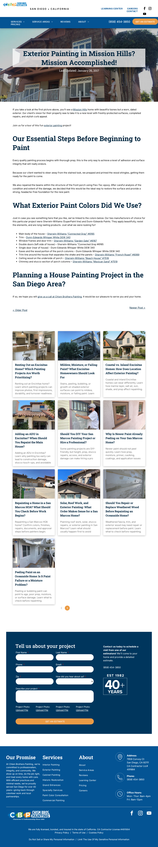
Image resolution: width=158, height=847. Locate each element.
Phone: (19, 664)
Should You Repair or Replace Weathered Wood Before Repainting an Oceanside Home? (122, 509)
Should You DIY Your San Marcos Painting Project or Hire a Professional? (77, 438)
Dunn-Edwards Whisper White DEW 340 (48, 237)
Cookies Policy (96, 832)
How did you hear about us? (70, 676)
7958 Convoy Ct (135, 759)
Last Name (61, 652)
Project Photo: (23, 706)
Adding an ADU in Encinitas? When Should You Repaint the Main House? (31, 440)
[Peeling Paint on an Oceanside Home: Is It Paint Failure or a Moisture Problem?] (34, 553)
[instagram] (150, 9)
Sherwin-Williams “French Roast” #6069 (117, 254)
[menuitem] (112, 8)
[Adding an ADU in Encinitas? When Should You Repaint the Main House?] (34, 415)
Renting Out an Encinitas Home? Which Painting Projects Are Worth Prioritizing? (31, 371)
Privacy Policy (62, 832)
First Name (21, 652)
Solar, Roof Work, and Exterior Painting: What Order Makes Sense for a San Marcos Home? (79, 509)
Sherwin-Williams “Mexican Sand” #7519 (95, 261)
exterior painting (53, 125)
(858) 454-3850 (135, 779)
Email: (59, 664)
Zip (17, 676)
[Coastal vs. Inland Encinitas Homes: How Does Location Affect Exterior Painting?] (124, 345)
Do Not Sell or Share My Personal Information (51, 839)
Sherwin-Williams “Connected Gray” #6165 (70, 233)
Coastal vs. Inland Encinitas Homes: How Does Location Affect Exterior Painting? (124, 369)
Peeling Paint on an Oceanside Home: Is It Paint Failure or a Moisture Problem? (32, 578)
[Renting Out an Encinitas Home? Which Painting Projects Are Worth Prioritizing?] (34, 345)
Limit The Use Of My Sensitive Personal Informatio (103, 839)
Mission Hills (80, 109)
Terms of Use (78, 832)
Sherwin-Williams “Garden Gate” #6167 (75, 240)
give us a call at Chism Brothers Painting (60, 296)
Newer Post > (137, 307)
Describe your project (26, 688)
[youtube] (144, 14)
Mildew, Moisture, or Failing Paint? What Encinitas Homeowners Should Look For (78, 371)
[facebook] (144, 9)
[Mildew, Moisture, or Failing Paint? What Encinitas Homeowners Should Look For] (79, 345)
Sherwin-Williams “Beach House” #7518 (87, 258)
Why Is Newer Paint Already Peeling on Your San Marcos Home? (124, 438)
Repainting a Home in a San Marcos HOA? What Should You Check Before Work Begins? (33, 509)
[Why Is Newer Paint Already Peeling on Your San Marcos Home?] (124, 415)
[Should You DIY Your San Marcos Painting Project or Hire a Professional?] (79, 415)
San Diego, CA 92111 (138, 762)
